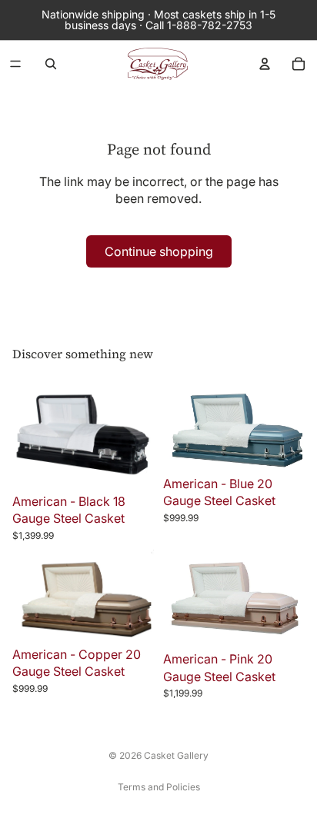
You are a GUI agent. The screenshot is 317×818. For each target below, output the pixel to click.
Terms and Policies (159, 787)
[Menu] (15, 63)
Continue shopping (159, 251)
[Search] (51, 64)
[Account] (265, 64)
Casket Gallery (176, 755)
